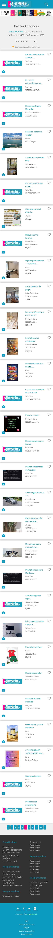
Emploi (26, 927)
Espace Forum (9, 847)
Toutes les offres (15, 31)
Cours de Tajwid (36, 885)
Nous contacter (27, 934)
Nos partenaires (11, 866)
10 (36, 827)
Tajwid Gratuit (8, 882)
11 (41, 827)
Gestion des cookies (26, 931)
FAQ (26, 921)
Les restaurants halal (11, 852)
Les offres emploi (10, 861)
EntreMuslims (10, 842)
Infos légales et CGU (26, 924)
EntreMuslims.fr (31, 914)
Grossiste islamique (11, 896)
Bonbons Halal (9, 874)
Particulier (12, 35)
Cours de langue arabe (39, 882)
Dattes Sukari (35, 842)
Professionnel (32, 35)
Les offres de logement (12, 849)
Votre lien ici (35, 845)
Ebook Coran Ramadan (12, 885)
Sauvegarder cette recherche (27, 47)
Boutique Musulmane (11, 871)
